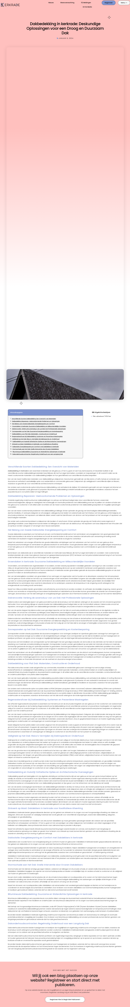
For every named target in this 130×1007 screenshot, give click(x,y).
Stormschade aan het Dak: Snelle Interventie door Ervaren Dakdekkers (35, 449)
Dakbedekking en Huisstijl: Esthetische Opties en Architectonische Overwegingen (39, 441)
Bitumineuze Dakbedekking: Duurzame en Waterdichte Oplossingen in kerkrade (39, 452)
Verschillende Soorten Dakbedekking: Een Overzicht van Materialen (34, 419)
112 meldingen (86, 3)
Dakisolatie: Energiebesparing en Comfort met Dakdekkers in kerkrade (35, 447)
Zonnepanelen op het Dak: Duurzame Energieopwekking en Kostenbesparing (37, 431)
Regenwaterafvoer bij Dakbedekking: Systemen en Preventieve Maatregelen (37, 436)
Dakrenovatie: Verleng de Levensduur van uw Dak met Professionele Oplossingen (39, 429)
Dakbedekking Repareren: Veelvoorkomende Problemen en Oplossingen (36, 421)
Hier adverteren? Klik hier (102, 416)
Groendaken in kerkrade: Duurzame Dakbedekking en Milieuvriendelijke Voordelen (39, 426)
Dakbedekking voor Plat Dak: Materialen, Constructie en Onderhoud (34, 434)
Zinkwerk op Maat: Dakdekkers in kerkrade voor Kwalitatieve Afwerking (35, 444)
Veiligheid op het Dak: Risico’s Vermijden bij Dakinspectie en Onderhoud (35, 439)
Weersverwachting (67, 3)
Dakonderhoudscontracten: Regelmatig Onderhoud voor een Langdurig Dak (37, 454)
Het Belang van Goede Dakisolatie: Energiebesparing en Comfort (33, 424)
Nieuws (51, 3)
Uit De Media (87, 7)
